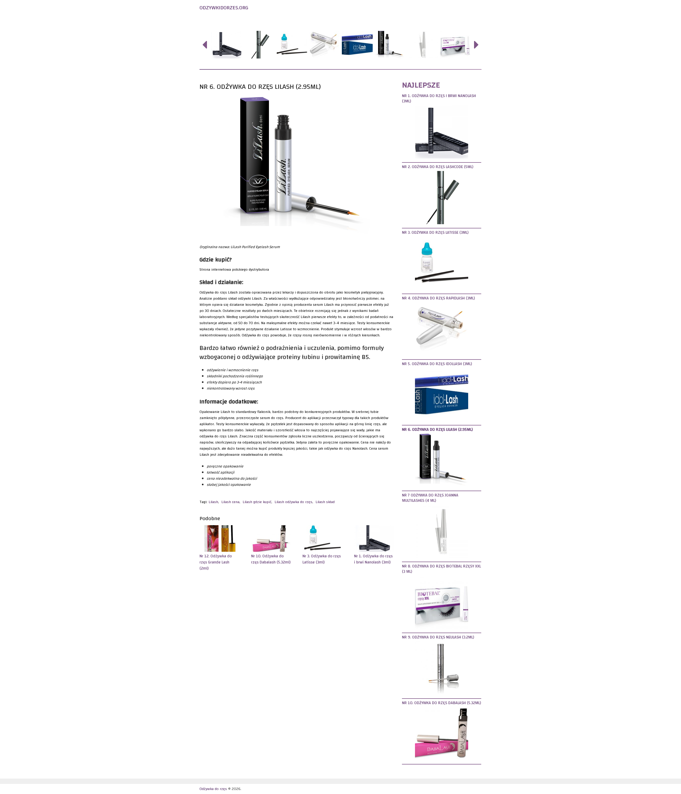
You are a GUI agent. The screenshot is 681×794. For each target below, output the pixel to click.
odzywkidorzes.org (224, 7)
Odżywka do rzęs (233, 21)
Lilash (213, 502)
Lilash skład (325, 502)
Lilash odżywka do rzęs (293, 502)
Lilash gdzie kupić (257, 502)
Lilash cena (230, 502)
